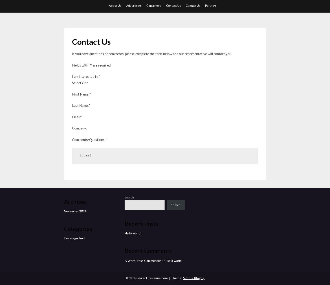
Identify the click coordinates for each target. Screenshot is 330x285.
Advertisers (133, 5)
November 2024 (75, 211)
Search (129, 197)
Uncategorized (74, 238)
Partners (210, 5)
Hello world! (133, 233)
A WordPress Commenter (143, 261)
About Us (115, 5)
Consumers (153, 5)
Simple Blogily (194, 278)
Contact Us (173, 5)
